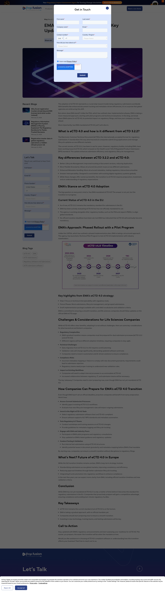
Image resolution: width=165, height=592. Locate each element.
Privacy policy (33, 583)
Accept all (21, 588)
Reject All (7, 588)
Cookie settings (42, 583)
